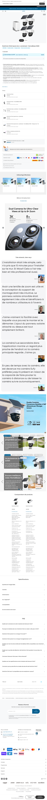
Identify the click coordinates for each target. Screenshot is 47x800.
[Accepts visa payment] (15, 753)
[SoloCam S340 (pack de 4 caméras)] (23, 118)
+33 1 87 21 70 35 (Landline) (8, 734)
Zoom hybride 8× (15, 435)
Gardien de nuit (40, 435)
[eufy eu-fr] (24, 11)
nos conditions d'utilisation (24, 715)
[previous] (3, 443)
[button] (44, 1)
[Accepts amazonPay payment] (4, 749)
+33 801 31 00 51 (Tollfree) (7, 735)
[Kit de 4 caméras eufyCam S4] (23, 132)
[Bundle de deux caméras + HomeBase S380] (23, 110)
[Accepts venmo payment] (9, 753)
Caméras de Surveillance (10, 698)
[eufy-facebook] (4, 779)
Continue (42, 3)
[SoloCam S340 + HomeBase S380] (23, 103)
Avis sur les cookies (20, 791)
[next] (44, 443)
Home (3, 698)
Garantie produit (23, 737)
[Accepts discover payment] (21, 749)
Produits (21, 40)
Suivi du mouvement (24, 435)
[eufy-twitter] (6, 779)
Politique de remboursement (33, 788)
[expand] (43, 58)
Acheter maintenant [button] (40, 797)
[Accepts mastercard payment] (33, 749)
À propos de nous (11, 788)
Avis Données (28, 791)
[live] (5, 11)
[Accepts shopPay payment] (4, 753)
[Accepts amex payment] (9, 749)
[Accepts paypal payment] (39, 749)
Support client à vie (24, 739)
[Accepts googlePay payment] (27, 749)
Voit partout (32, 435)
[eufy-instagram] (2, 779)
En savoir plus (23, 200)
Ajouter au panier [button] (30, 797)
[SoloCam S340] (23, 95)
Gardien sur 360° (7, 435)
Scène (26, 40)
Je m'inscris (36, 711)
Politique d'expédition (21, 788)
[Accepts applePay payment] (15, 749)
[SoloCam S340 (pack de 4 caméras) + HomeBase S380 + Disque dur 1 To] (23, 125)
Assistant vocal (23, 457)
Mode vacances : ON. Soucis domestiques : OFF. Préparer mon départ (23, 8)
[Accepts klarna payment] (21, 753)
